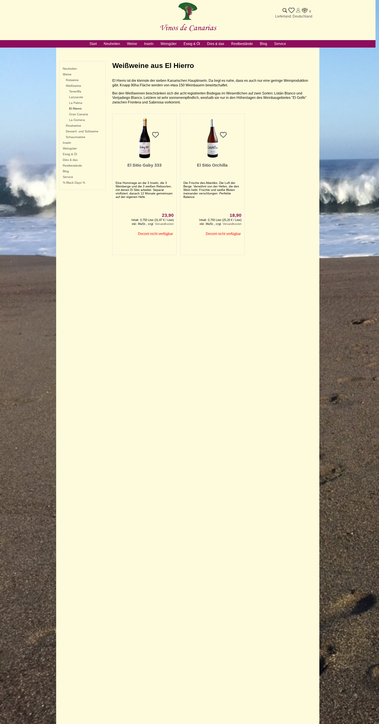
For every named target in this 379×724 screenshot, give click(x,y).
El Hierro (75, 108)
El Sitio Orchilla (212, 165)
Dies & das (70, 160)
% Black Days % (74, 182)
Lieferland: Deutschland (293, 16)
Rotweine (72, 80)
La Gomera (77, 120)
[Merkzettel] (155, 137)
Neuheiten (70, 68)
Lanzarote (76, 97)
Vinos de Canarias (187, 27)
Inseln (67, 142)
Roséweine (73, 125)
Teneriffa (75, 91)
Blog (66, 171)
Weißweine (73, 85)
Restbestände (72, 165)
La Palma (75, 103)
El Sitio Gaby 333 (144, 165)
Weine (67, 74)
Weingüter (70, 148)
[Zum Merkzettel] (291, 12)
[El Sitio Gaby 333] (144, 158)
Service (68, 177)
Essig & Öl (70, 154)
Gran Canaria (78, 114)
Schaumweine (75, 137)
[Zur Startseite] (188, 20)
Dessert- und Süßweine (82, 131)
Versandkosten (164, 224)
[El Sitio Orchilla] (212, 158)
